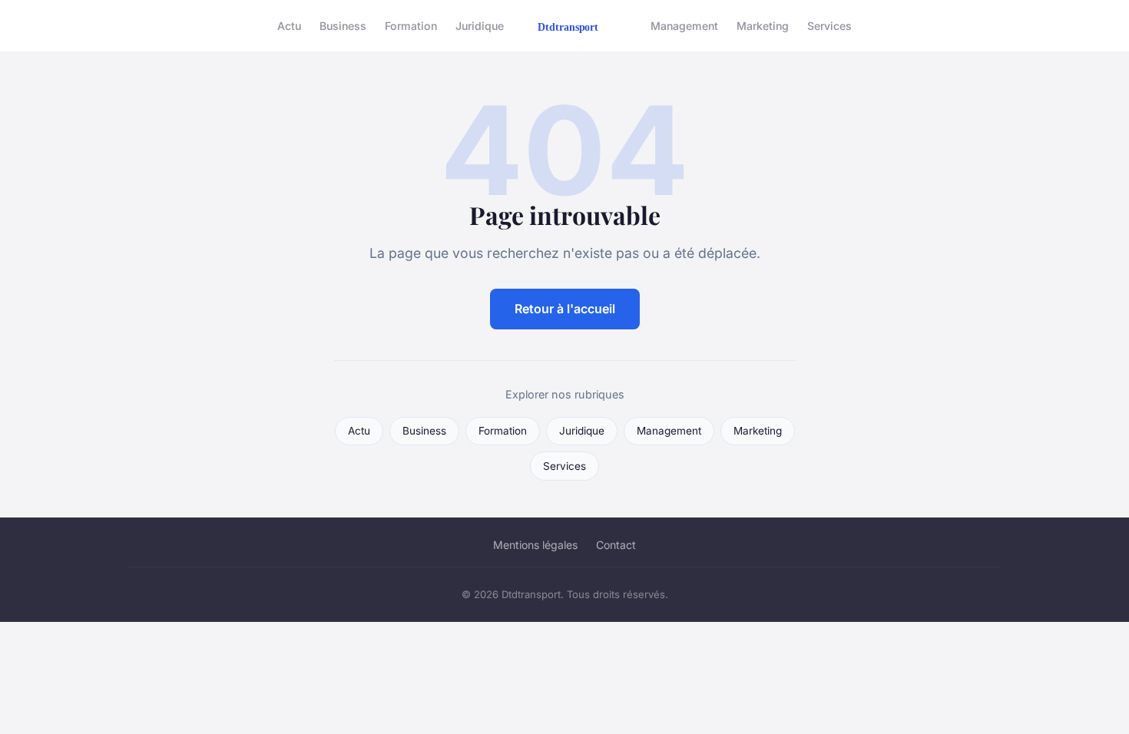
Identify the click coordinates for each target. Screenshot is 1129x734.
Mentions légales (535, 544)
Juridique (479, 25)
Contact (616, 544)
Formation (411, 25)
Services (829, 25)
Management (684, 25)
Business (342, 25)
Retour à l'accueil (565, 308)
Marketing (763, 25)
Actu (289, 25)
